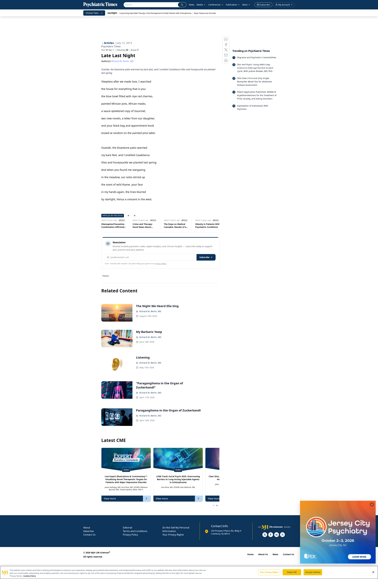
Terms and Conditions (135, 531)
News (191, 4)
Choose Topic (92, 12)
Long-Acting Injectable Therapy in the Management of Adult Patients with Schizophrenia (155, 13)
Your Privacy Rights (173, 534)
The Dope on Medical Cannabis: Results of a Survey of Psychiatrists (144, 226)
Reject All (291, 572)
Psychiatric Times (111, 46)
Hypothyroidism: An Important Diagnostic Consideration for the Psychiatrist (206, 226)
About (86, 527)
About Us (263, 554)
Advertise (88, 531)
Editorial (127, 527)
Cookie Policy (29, 576)
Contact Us (89, 534)
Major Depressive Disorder (205, 13)
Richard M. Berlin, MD (150, 311)
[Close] (373, 572)
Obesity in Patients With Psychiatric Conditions (176, 225)
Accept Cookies (313, 572)
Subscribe (204, 257)
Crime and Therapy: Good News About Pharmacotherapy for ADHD (112, 226)
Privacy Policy (130, 534)
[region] (189, 572)
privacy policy (160, 263)
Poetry (105, 275)
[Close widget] (372, 505)
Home (250, 554)
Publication (231, 4)
